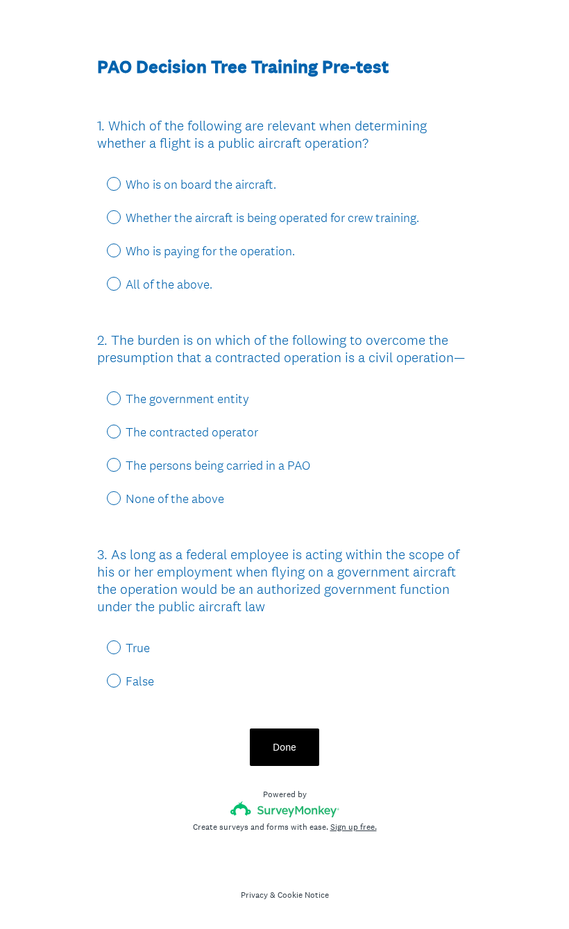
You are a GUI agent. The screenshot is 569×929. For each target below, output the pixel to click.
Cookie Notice (303, 895)
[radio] (104, 183)
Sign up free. (353, 827)
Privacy (254, 895)
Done (284, 746)
